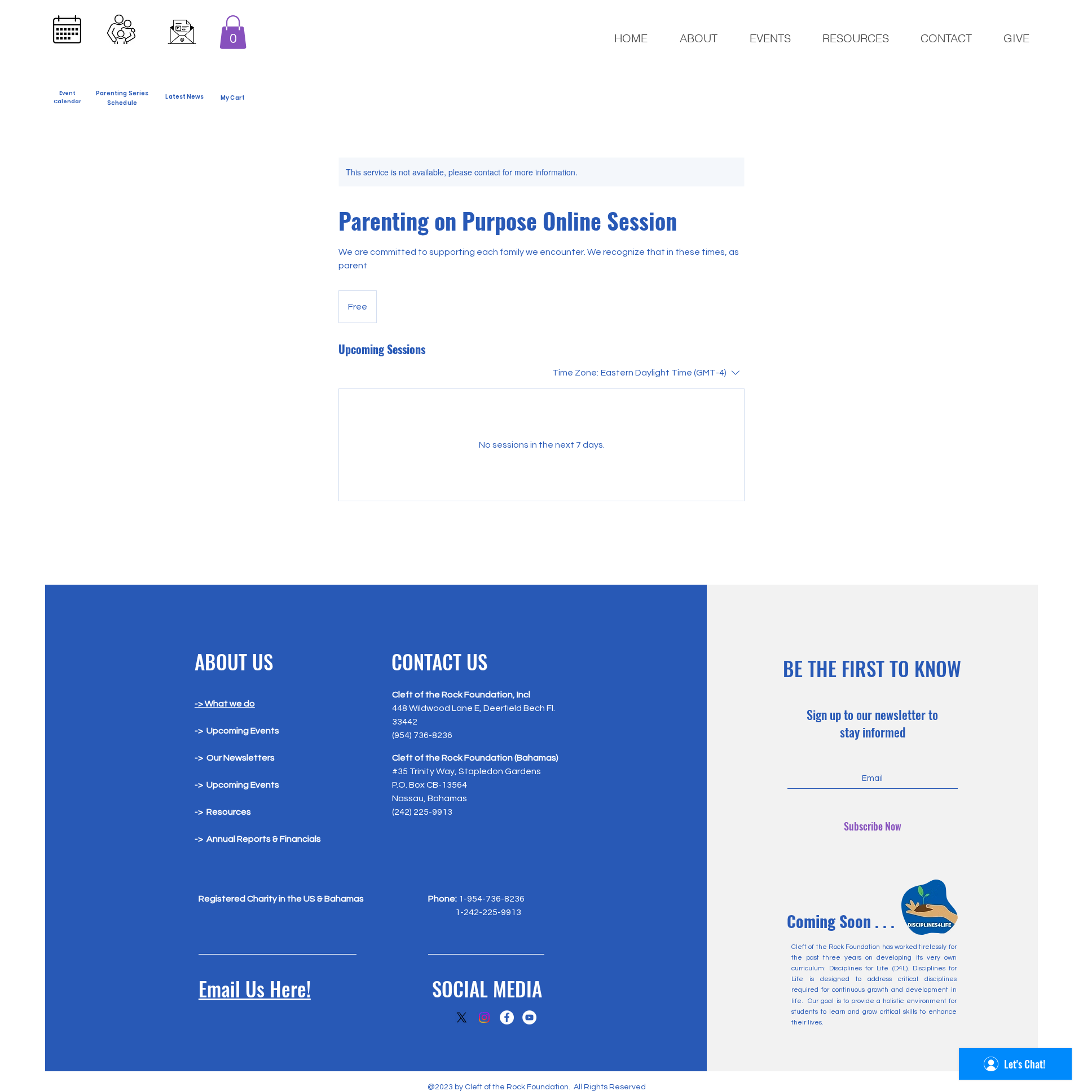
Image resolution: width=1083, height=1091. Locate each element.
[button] (233, 32)
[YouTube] (529, 1017)
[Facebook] (507, 1017)
